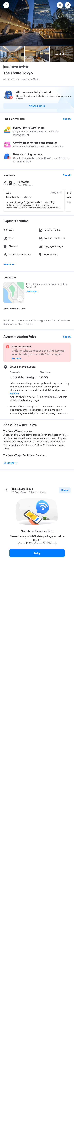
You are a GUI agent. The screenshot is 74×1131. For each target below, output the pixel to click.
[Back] (6, 5)
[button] (13, 292)
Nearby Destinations (14, 308)
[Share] (68, 5)
